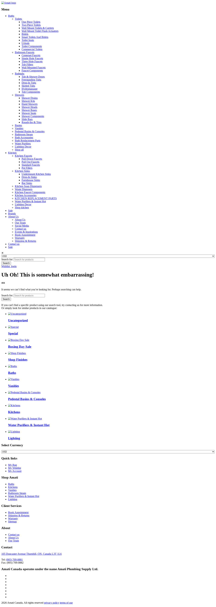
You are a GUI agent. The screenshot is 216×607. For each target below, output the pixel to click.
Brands (12, 213)
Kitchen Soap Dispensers (28, 186)
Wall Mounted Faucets (34, 67)
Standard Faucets (31, 164)
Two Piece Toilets (31, 24)
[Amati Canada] (8, 2)
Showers (19, 94)
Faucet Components (32, 70)
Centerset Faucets (31, 55)
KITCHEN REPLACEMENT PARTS (36, 198)
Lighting (12, 499)
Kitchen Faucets (23, 155)
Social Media (22, 225)
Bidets (25, 34)
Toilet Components (32, 46)
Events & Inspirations (26, 231)
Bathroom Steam (24, 134)
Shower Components (33, 116)
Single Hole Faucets (32, 58)
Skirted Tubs (28, 85)
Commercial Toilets (32, 49)
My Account (14, 471)
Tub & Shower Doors (33, 76)
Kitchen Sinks (22, 171)
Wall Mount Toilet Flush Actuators (40, 31)
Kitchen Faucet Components (30, 192)
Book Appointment (25, 234)
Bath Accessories (24, 137)
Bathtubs (19, 73)
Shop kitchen (22, 207)
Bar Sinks (27, 183)
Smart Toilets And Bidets (35, 37)
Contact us (20, 228)
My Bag (12, 464)
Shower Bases (29, 110)
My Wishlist (14, 468)
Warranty (20, 237)
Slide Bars (27, 119)
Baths (11, 15)
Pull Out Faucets (30, 161)
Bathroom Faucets (24, 52)
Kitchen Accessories (25, 195)
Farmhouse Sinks (31, 180)
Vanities (19, 128)
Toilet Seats (28, 40)
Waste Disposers (23, 189)
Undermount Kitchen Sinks (36, 174)
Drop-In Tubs (29, 82)
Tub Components (31, 91)
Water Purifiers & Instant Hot (30, 201)
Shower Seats (29, 113)
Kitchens (13, 487)
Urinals (25, 43)
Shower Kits (28, 101)
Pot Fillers (27, 167)
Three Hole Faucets (32, 61)
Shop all (19, 149)
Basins (18, 125)
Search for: (7, 259)
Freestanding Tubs (31, 79)
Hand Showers (29, 104)
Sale (10, 210)
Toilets (18, 18)
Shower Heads (29, 107)
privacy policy (51, 602)
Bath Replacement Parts (27, 140)
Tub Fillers (27, 64)
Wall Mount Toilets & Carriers (38, 28)
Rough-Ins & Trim (31, 122)
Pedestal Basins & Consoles (30, 131)
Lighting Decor (23, 146)
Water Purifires (23, 143)
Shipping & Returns (25, 241)
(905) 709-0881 (14, 559)
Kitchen (12, 152)
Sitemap (12, 521)
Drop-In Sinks (29, 177)
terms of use (66, 602)
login (14, 266)
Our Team (20, 222)
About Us (13, 216)
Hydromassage (29, 88)
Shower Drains (30, 98)
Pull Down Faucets (32, 158)
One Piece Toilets (31, 21)
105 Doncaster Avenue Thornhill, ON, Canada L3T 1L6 (31, 553)
